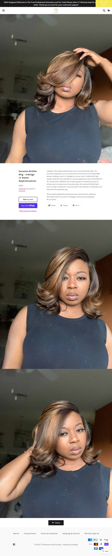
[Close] (84, 260)
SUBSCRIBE (71, 283)
